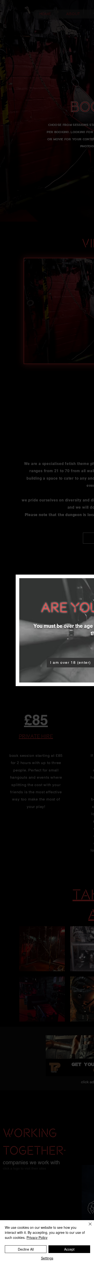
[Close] (87, 1227)
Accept (69, 1249)
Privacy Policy (37, 1237)
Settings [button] (47, 1258)
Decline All (26, 1249)
